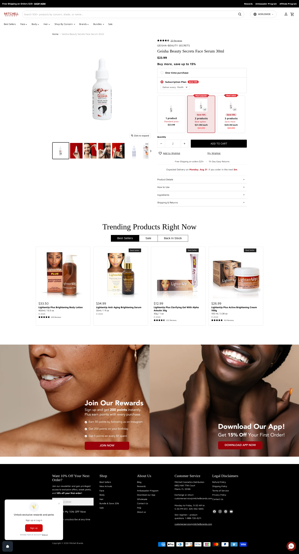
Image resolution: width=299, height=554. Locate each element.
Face (23, 24)
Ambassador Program (266, 3)
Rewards (248, 3)
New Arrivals (106, 486)
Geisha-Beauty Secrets (173, 45)
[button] (286, 14)
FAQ (139, 507)
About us (141, 512)
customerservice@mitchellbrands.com (193, 524)
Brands (83, 24)
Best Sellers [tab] (125, 238)
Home (55, 34)
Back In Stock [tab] (173, 238)
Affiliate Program (288, 3)
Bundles (97, 24)
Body (35, 24)
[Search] (240, 14)
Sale (110, 24)
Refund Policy (219, 482)
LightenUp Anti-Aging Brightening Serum (118, 307)
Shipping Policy (219, 486)
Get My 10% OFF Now (73, 511)
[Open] (7, 546)
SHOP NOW (40, 3)
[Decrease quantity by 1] (161, 144)
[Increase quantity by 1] (185, 144)
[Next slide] (150, 150)
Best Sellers (10, 24)
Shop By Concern (64, 24)
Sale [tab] (148, 238)
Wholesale (142, 499)
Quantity (161, 137)
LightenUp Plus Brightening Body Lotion (60, 307)
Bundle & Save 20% (109, 503)
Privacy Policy (219, 494)
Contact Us (142, 503)
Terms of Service (220, 490)
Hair (46, 24)
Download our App (146, 494)
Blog (139, 482)
